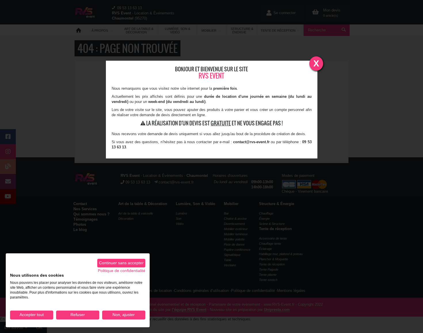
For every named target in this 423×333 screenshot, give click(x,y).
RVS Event (211, 75)
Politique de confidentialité (121, 271)
